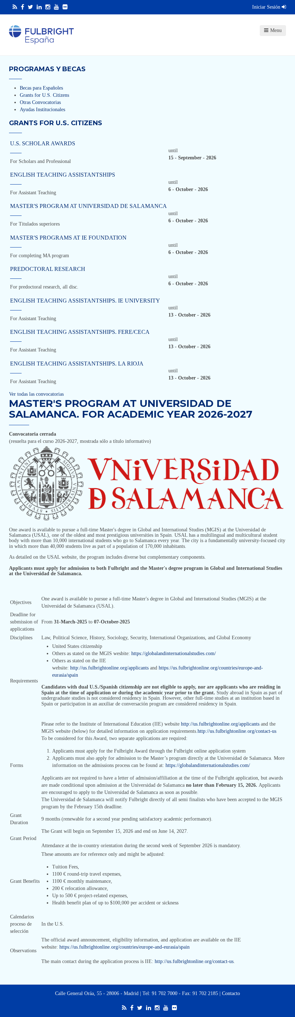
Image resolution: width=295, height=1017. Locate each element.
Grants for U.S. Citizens (44, 95)
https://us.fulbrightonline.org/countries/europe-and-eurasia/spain (124, 947)
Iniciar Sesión (267, 7)
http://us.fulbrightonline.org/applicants (109, 668)
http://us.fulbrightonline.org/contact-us (237, 731)
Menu (276, 30)
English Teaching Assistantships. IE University (85, 301)
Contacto (231, 993)
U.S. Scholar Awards (42, 143)
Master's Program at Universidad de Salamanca (88, 206)
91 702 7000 (164, 993)
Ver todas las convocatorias (36, 394)
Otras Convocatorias (40, 102)
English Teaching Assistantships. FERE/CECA (80, 332)
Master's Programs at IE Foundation (68, 238)
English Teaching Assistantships (62, 175)
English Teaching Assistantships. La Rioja (77, 363)
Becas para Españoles (41, 88)
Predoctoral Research (47, 269)
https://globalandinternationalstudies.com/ (173, 653)
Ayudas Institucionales (42, 109)
